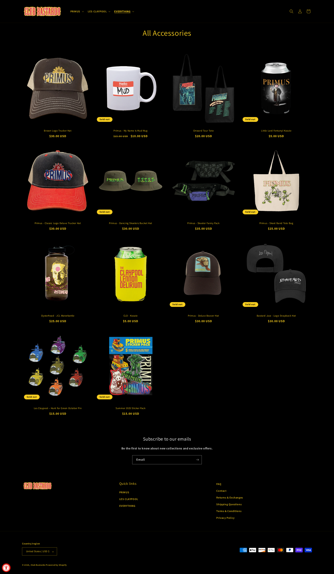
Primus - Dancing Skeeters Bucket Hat (130, 223)
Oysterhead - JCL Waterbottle (57, 315)
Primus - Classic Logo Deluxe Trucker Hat (58, 223)
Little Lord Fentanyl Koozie (276, 130)
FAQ (218, 484)
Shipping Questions (229, 504)
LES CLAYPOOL (128, 499)
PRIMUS (124, 492)
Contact (221, 490)
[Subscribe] (197, 459)
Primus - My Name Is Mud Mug (130, 130)
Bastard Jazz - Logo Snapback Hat (276, 315)
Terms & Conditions (228, 511)
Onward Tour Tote (203, 130)
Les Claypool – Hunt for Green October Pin (58, 408)
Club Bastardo (38, 565)
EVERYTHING (127, 506)
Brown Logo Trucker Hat (57, 130)
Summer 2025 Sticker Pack (130, 408)
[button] (77, 11)
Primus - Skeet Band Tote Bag (276, 223)
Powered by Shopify (56, 565)
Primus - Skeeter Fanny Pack (203, 223)
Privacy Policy (225, 518)
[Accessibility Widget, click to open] (6, 567)
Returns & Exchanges (229, 497)
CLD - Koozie (131, 315)
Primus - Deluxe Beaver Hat (203, 315)
